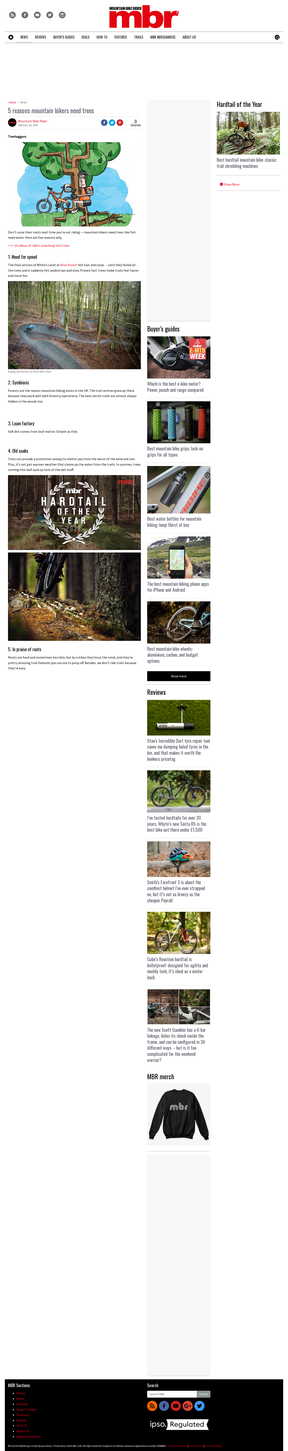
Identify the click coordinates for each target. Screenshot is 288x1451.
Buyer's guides (163, 328)
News (23, 102)
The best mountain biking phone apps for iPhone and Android (178, 586)
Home (12, 102)
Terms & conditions (177, 1445)
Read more (179, 676)
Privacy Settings (213, 1445)
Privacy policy (195, 1445)
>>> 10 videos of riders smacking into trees (39, 245)
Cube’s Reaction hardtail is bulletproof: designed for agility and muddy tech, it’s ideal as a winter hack (177, 968)
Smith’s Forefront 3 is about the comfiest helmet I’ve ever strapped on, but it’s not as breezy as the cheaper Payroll (176, 891)
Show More (231, 184)
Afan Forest (68, 265)
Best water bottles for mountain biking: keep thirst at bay (174, 521)
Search (203, 1394)
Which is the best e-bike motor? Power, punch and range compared (175, 386)
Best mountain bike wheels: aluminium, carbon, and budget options (172, 654)
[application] (74, 512)
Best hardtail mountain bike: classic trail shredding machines (246, 162)
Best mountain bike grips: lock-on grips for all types (175, 451)
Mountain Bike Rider (32, 121)
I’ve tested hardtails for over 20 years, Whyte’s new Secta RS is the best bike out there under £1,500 (176, 823)
